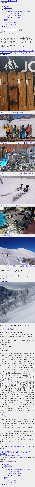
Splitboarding (8, 8)
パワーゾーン (4, 414)
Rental (6, 19)
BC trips (6, 6)
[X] (2, 32)
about (5, 21)
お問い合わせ (8, 26)
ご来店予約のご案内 (14, 15)
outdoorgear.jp (4, 281)
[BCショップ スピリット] (8, 1)
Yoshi (16, 329)
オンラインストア (13, 13)
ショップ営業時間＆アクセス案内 (18, 11)
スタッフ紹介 (11, 24)
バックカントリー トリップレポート (19, 446)
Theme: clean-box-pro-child (8, 461)
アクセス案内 (11, 22)
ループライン (4, 416)
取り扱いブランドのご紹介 (16, 17)
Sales (5, 9)
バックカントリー (12, 51)
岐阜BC (2, 448)
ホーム (3, 51)
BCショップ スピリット (8, 34)
